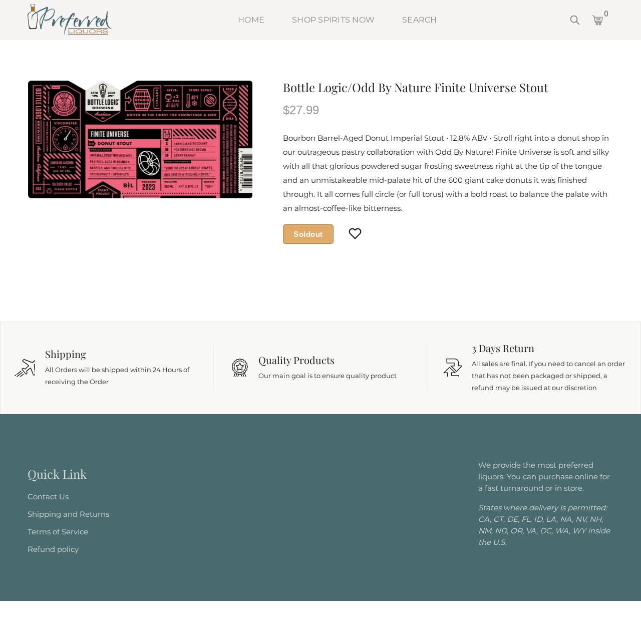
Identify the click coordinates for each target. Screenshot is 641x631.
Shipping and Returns (68, 514)
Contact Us (48, 496)
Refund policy (53, 549)
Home (251, 20)
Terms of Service (58, 531)
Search (419, 20)
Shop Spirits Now (333, 20)
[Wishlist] (355, 234)
